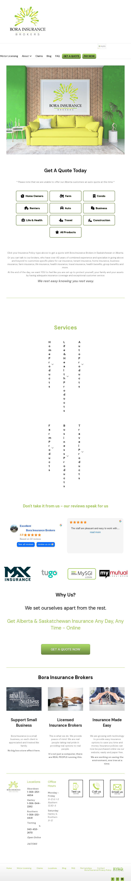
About (25, 56)
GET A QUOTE (71, 56)
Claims (39, 56)
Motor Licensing (24, 868)
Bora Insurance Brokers (40, 530)
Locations (52, 868)
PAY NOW (89, 56)
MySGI (109, 46)
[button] (52, 364)
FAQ (57, 56)
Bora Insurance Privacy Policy (98, 870)
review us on (44, 544)
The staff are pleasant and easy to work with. (95, 530)
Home (9, 868)
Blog (49, 56)
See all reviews (25, 544)
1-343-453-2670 (34, 829)
